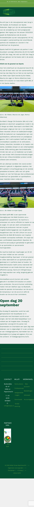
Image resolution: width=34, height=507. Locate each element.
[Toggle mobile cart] (28, 12)
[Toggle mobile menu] (31, 12)
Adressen (26, 395)
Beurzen (5, 351)
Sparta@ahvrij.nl (5, 334)
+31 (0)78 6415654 (7, 398)
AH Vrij (30, 37)
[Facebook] (6, 412)
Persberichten (7, 368)
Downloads (17, 399)
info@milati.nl (9, 406)
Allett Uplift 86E (25, 81)
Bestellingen (26, 391)
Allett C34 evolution (7, 81)
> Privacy (20, 470)
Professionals (17, 388)
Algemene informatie (9, 346)
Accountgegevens (26, 399)
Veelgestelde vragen (17, 394)
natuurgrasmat (22, 37)
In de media (6, 359)
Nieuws (4, 364)
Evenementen (7, 355)
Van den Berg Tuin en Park (12, 73)
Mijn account (26, 385)
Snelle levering (17, 405)
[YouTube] (9, 412)
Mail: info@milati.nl (22, 1)
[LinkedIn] (7, 416)
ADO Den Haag (27, 54)
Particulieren (17, 384)
